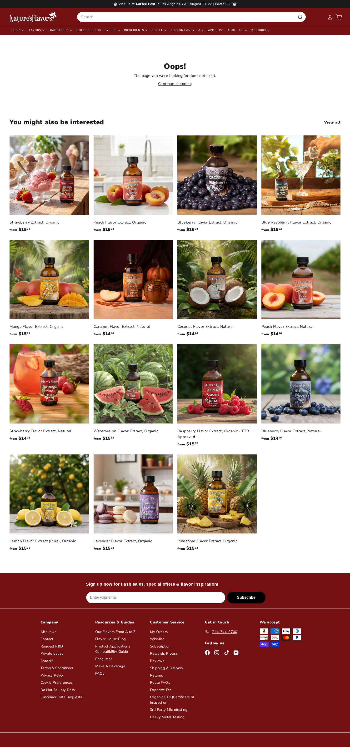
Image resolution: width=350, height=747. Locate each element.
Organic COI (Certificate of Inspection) (172, 700)
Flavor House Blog (110, 639)
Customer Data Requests (61, 697)
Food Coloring (88, 30)
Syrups (111, 30)
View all (332, 122)
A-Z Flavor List (211, 30)
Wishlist (157, 639)
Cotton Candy (183, 30)
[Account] (330, 17)
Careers (46, 660)
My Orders (159, 631)
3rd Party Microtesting (169, 709)
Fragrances (59, 30)
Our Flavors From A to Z (115, 631)
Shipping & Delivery (167, 668)
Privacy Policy (52, 675)
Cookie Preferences (56, 682)
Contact (46, 639)
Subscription (160, 646)
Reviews (157, 660)
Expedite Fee (161, 689)
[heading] (33, 16)
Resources (260, 30)
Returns (156, 675)
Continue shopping (175, 83)
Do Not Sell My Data (57, 689)
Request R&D (51, 646)
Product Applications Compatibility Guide (112, 649)
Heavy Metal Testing (167, 717)
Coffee (158, 30)
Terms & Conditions (56, 668)
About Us (236, 30)
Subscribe (246, 597)
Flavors (34, 30)
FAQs (100, 673)
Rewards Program (165, 653)
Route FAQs (160, 682)
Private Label (51, 653)
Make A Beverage (110, 666)
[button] (339, 17)
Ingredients (134, 30)
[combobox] (191, 17)
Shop (16, 30)
